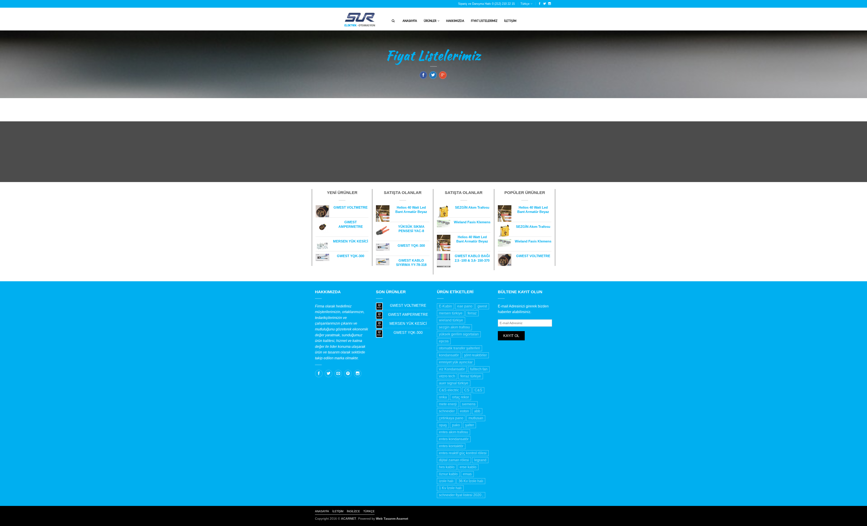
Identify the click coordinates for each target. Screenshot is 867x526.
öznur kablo (448, 474)
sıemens (468, 404)
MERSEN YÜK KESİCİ (408, 323)
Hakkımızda (455, 21)
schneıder (447, 411)
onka (443, 397)
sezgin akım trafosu (454, 327)
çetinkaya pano (451, 418)
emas (467, 474)
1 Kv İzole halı (450, 488)
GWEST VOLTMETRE (408, 305)
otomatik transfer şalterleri (459, 348)
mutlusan (475, 418)
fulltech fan (478, 369)
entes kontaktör (451, 446)
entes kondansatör (453, 439)
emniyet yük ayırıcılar (456, 362)
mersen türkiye (450, 313)
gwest (482, 306)
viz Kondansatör (452, 369)
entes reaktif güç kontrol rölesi (463, 453)
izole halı (446, 481)
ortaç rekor (460, 397)
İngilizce (353, 511)
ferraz (472, 313)
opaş (443, 425)
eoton (464, 411)
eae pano (464, 306)
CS (466, 390)
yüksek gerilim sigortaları (459, 334)
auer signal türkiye (453, 383)
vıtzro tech (447, 376)
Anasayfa (410, 21)
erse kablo (468, 467)
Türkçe (524, 3)
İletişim (510, 21)
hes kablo (446, 467)
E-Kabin (445, 306)
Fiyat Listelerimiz (484, 21)
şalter (469, 425)
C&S (478, 390)
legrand (480, 460)
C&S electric (449, 390)
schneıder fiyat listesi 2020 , (461, 495)
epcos (444, 341)
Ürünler (430, 21)
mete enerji (448, 404)
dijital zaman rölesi (454, 460)
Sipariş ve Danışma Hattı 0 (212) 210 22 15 (486, 3)
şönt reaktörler (475, 355)
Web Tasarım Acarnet (392, 518)
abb (477, 411)
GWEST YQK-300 (408, 333)
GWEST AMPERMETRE (408, 314)
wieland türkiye (451, 320)
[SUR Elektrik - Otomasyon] (330, 19)
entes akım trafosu (453, 432)
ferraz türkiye (470, 376)
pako (456, 425)
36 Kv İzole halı (471, 481)
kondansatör (449, 355)
